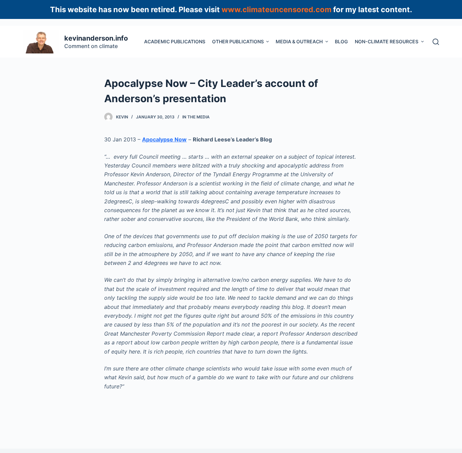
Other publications (238, 41)
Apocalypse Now (164, 139)
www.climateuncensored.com (276, 9)
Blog (341, 41)
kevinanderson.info (96, 38)
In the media (196, 116)
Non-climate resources (386, 41)
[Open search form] (436, 42)
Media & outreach (299, 41)
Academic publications (174, 41)
